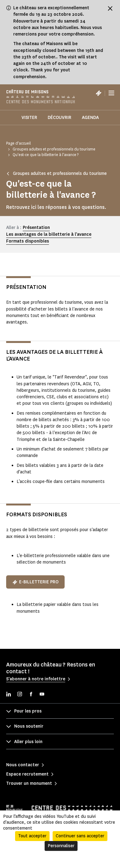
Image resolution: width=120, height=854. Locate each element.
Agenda (90, 117)
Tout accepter (32, 836)
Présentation (36, 227)
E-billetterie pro (38, 582)
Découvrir (59, 117)
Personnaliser (61, 846)
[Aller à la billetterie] (98, 93)
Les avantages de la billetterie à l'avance (48, 234)
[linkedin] (8, 695)
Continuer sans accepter (80, 836)
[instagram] (19, 695)
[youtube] (41, 695)
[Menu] (111, 93)
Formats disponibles (27, 241)
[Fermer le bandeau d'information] (110, 8)
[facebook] (30, 695)
